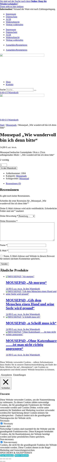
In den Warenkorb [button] (31, 288)
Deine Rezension (9, 221)
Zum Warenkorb (7, 455)
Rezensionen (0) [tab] (13, 183)
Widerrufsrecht (12, 22)
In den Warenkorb (8, 168)
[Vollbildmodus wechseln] (4, 458)
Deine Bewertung (9, 216)
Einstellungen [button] (19, 375)
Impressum (11, 14)
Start (2, 125)
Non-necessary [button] (7, 439)
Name (3, 245)
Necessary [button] (5, 420)
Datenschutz (11, 16)
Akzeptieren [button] (6, 375)
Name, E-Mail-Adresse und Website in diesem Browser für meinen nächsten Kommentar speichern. (27, 257)
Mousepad (24, 178)
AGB (8, 19)
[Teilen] (7, 458)
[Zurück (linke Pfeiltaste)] (1, 461)
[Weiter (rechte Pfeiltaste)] (4, 461)
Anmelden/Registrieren (16, 45)
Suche (3, 89)
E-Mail (4, 250)
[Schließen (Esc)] (10, 458)
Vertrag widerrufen (14, 24)
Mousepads (11, 125)
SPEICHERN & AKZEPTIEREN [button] (16, 453)
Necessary (8, 423)
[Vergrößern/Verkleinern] (1, 458)
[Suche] (35, 90)
